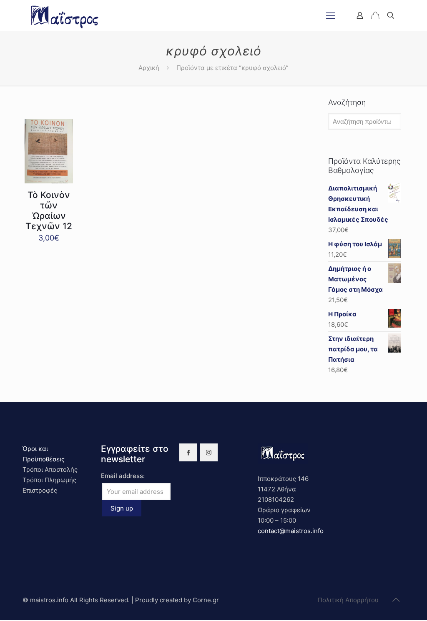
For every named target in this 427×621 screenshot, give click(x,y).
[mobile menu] (331, 15)
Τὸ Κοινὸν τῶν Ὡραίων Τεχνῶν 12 (48, 210)
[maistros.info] (65, 15)
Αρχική (148, 68)
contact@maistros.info (291, 531)
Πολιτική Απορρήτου (348, 600)
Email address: (123, 476)
